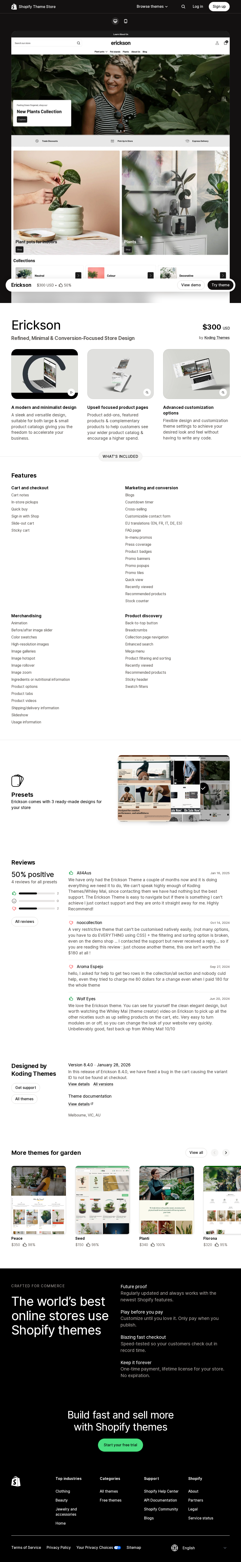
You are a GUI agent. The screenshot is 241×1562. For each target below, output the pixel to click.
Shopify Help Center (161, 1491)
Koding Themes (217, 337)
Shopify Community (161, 1509)
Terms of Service (26, 1547)
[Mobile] (125, 21)
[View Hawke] (173, 788)
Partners (195, 1500)
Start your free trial (120, 1445)
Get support (25, 1087)
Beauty (62, 1500)
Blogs (149, 1518)
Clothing (63, 1491)
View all (196, 1152)
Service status (200, 1518)
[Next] (226, 1152)
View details (79, 1084)
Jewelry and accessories (66, 1512)
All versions (103, 1084)
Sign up (219, 6)
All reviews (24, 921)
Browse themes (150, 6)
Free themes (110, 1500)
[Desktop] (115, 21)
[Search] (183, 6)
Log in (198, 6)
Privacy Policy (59, 1547)
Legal (193, 1509)
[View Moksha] (144, 788)
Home (61, 1523)
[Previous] (214, 1152)
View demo (191, 285)
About (193, 1491)
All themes (24, 1099)
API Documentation (160, 1500)
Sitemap (134, 1547)
